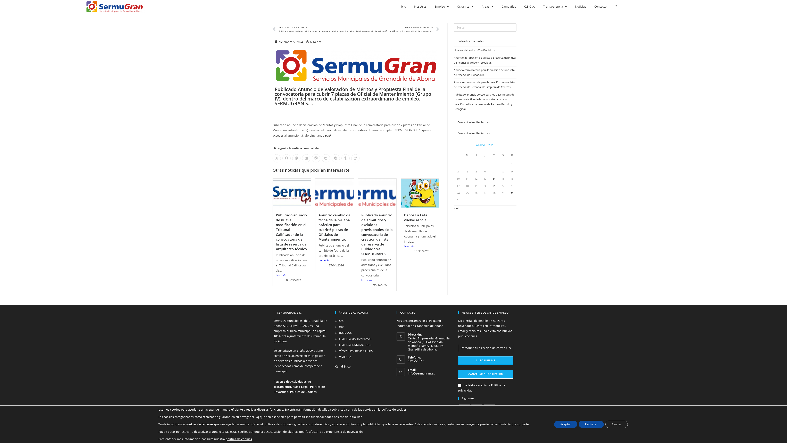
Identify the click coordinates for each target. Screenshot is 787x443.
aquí (328, 135)
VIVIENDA (345, 357)
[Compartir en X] (277, 158)
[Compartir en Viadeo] (355, 158)
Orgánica (463, 6)
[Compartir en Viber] (316, 158)
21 (494, 186)
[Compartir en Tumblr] (345, 158)
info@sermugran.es (421, 373)
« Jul (456, 208)
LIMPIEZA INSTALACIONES (355, 345)
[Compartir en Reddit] (336, 158)
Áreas (485, 6)
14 (494, 178)
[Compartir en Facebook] (286, 158)
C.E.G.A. (529, 6)
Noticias (580, 6)
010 (341, 327)
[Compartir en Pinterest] (296, 158)
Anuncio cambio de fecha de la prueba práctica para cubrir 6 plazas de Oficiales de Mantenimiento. (334, 227)
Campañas (509, 6)
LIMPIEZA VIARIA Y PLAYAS (355, 339)
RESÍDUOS (345, 333)
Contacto (600, 6)
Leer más (281, 275)
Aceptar (565, 424)
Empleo (440, 6)
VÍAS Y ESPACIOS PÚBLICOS (356, 351)
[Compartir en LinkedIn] (306, 158)
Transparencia (553, 6)
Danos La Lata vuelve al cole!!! (417, 217)
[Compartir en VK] (326, 158)
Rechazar (591, 424)
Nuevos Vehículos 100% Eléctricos (474, 50)
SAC (341, 321)
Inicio (402, 6)
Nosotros (420, 6)
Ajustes (617, 424)
